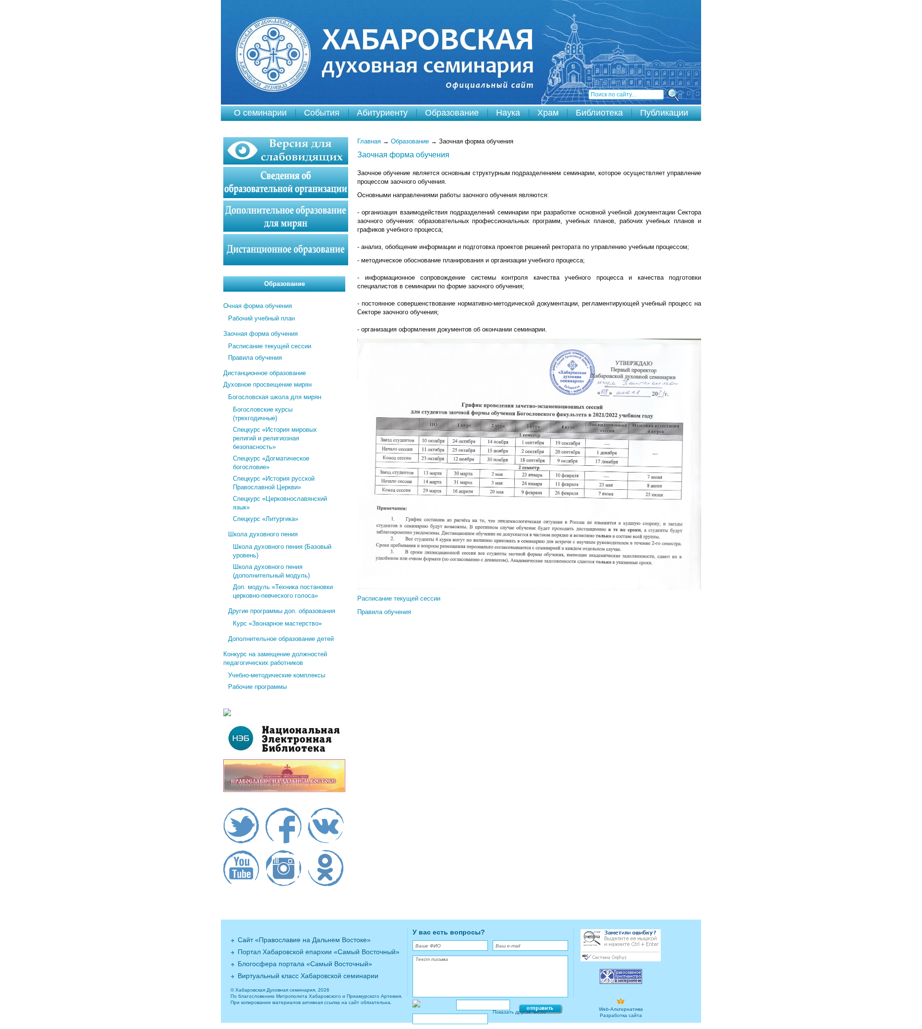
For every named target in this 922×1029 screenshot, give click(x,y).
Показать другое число (519, 1012)
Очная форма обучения (257, 305)
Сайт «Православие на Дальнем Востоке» (304, 940)
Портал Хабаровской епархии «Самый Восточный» (319, 952)
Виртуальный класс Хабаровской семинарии (308, 976)
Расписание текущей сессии (398, 598)
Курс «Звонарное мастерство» (277, 623)
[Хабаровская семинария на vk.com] (326, 826)
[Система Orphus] (621, 959)
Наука (508, 113)
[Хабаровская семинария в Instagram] (284, 869)
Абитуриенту (382, 113)
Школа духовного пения (263, 534)
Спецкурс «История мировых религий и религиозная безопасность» (275, 438)
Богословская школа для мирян (274, 397)
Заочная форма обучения (260, 333)
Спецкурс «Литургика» (265, 518)
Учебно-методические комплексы (276, 675)
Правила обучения (384, 611)
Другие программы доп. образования (281, 611)
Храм (547, 113)
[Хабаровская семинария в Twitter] (241, 826)
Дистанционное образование (264, 373)
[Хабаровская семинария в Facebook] (284, 826)
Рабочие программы (257, 686)
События (322, 113)
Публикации (664, 113)
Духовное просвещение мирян (267, 384)
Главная (369, 141)
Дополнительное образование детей (281, 638)
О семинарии (260, 113)
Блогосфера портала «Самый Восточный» (305, 964)
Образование (452, 113)
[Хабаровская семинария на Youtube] (241, 869)
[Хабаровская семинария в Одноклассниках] (326, 869)
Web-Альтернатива (621, 1009)
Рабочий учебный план (261, 318)
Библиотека (599, 113)
